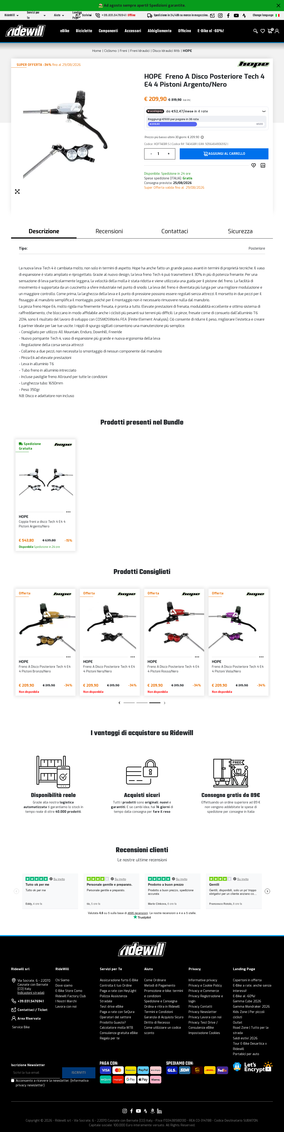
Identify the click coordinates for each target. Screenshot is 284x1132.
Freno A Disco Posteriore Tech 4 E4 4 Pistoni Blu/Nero (109, 669)
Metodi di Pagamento (159, 985)
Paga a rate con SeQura (117, 1012)
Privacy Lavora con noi (205, 1017)
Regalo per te (110, 1038)
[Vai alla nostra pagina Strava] (145, 1111)
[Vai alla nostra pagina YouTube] (138, 1111)
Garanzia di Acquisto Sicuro (163, 1017)
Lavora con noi (66, 1007)
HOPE (187, 51)
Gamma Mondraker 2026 (251, 1007)
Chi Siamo (62, 980)
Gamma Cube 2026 (247, 1001)
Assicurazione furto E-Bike (119, 980)
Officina (184, 31)
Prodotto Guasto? (113, 1022)
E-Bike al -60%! (211, 31)
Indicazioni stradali (31, 993)
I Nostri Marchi (66, 1001)
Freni (123, 51)
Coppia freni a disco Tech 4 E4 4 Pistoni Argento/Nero (42, 524)
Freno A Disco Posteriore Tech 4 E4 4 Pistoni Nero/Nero (238, 669)
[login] (277, 31)
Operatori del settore (115, 1017)
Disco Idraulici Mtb (166, 51)
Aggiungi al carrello (226, 153)
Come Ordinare (155, 980)
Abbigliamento (160, 31)
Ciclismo (110, 51)
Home (96, 51)
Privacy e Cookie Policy (205, 985)
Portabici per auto (246, 1054)
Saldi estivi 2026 (245, 1038)
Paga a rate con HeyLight (118, 991)
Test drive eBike (111, 1007)
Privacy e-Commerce (204, 991)
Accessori (133, 31)
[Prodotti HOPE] (253, 64)
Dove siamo (64, 985)
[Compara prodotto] (263, 165)
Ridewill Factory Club (70, 996)
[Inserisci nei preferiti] (254, 165)
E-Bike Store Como (68, 991)
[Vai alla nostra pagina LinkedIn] (159, 1111)
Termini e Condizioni (158, 1012)
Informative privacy (203, 980)
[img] (202, 137)
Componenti (108, 31)
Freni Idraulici (140, 51)
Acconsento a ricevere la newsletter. (52, 1083)
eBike (64, 31)
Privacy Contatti (200, 1007)
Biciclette (84, 31)
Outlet (237, 1022)
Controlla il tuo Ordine (116, 985)
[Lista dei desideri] (262, 31)
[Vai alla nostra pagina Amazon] (152, 1111)
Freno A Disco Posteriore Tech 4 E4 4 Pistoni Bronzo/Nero (173, 669)
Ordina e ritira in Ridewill (162, 1007)
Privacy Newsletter (203, 1012)
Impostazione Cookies (204, 1033)
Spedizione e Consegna (160, 1001)
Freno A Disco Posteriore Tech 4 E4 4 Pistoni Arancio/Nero (45, 669)
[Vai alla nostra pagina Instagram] (124, 1111)
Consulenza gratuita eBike (119, 1033)
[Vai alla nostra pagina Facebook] (131, 1111)
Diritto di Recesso (157, 1022)
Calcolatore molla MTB (116, 1028)
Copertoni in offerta (247, 980)
